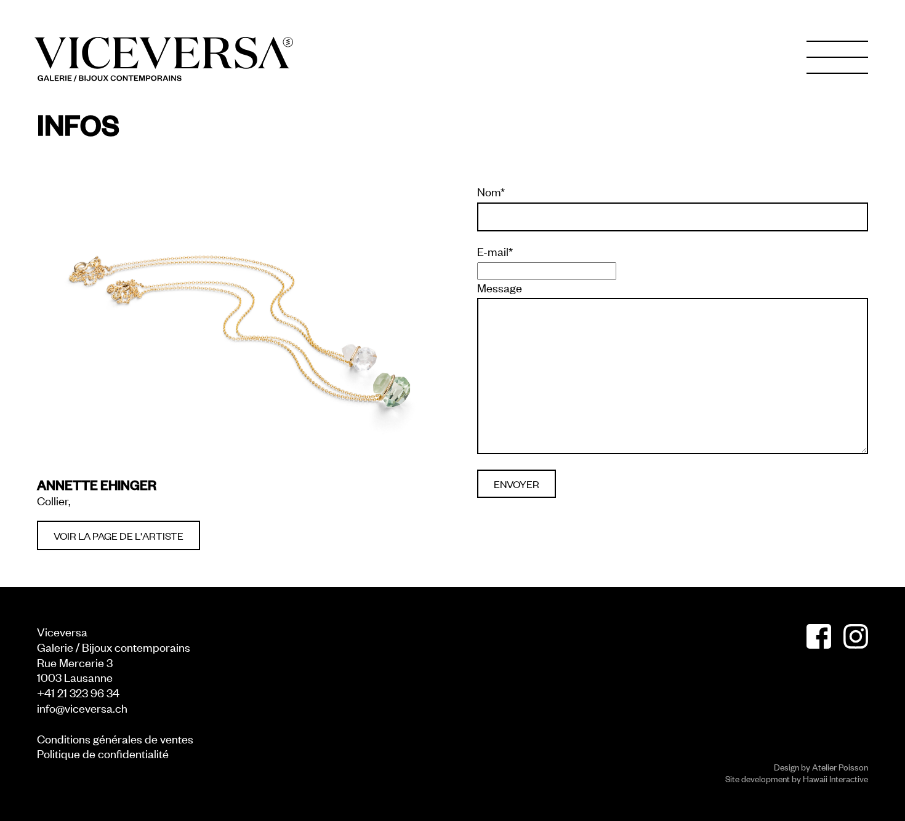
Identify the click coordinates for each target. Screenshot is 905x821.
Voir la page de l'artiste (118, 535)
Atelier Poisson (840, 766)
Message (499, 287)
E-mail (495, 251)
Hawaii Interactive (835, 778)
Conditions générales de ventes (115, 738)
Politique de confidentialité (103, 753)
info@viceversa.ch (82, 707)
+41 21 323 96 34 (78, 692)
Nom (491, 191)
